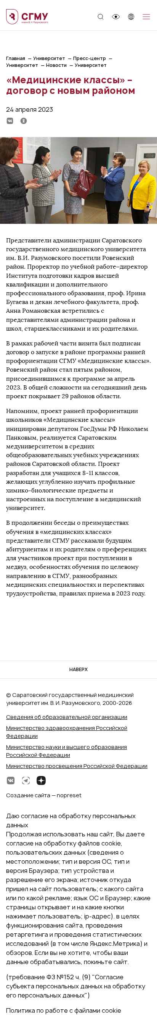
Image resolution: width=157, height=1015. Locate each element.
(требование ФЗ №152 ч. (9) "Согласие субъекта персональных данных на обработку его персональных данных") (75, 986)
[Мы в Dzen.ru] (41, 780)
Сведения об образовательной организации (66, 716)
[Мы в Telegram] (26, 780)
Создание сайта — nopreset (44, 795)
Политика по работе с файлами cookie (63, 1010)
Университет (49, 58)
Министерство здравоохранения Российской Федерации (66, 731)
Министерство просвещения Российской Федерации (76, 766)
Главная (15, 58)
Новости (56, 65)
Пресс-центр (89, 58)
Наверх (78, 669)
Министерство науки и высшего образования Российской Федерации (66, 750)
